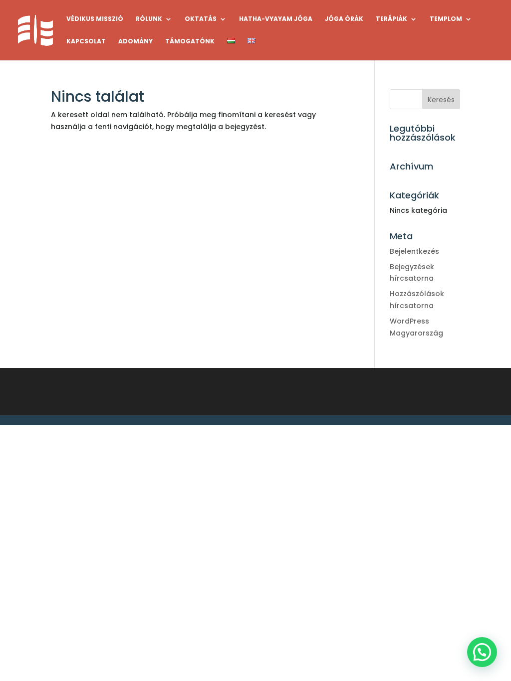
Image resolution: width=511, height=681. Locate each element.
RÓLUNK (149, 19)
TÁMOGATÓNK (190, 41)
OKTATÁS (201, 19)
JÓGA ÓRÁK (344, 19)
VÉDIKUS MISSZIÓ (94, 19)
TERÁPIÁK (391, 19)
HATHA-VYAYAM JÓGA (275, 19)
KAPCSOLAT (86, 41)
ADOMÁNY (135, 41)
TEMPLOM (446, 19)
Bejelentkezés (414, 251)
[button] (482, 652)
